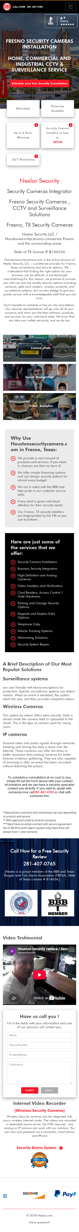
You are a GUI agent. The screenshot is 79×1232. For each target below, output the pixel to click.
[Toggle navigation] (70, 7)
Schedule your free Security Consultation (39, 83)
